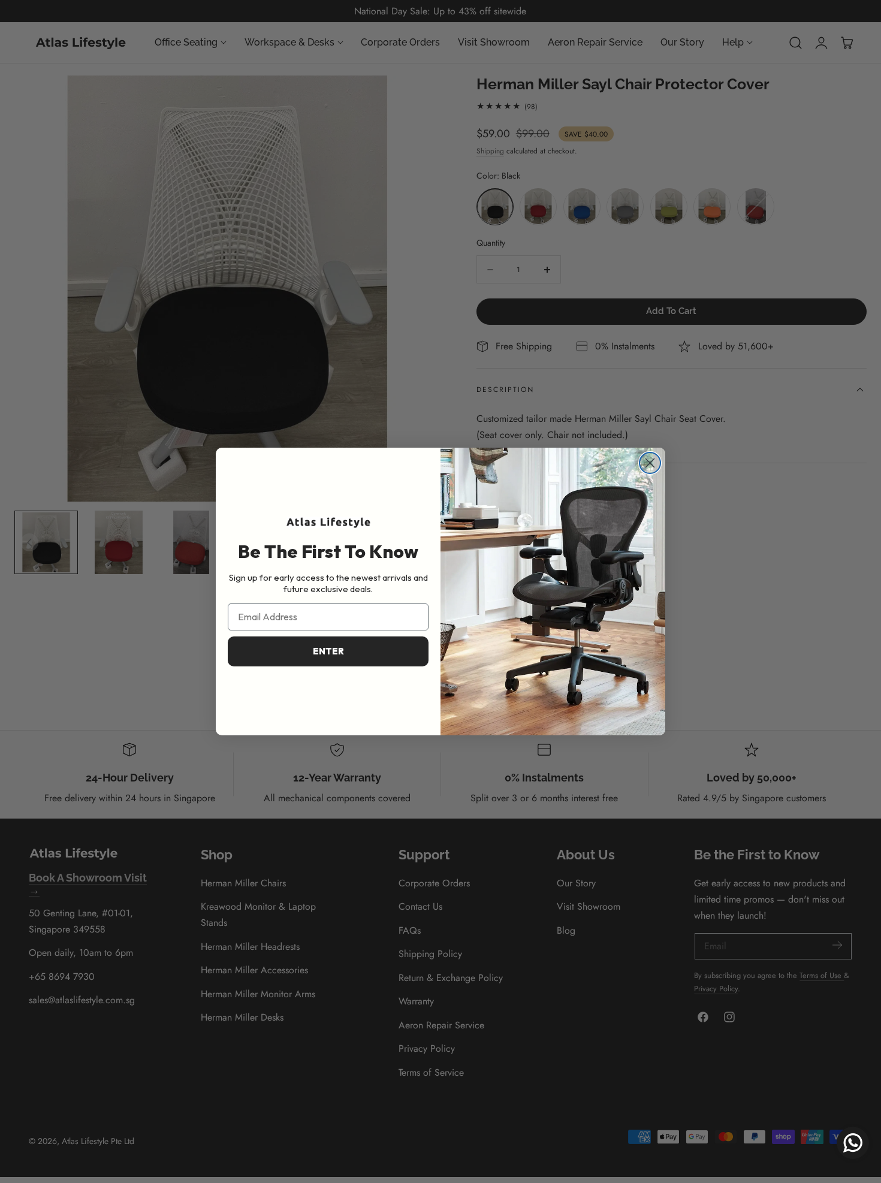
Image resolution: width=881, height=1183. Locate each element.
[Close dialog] (649, 462)
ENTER (328, 651)
